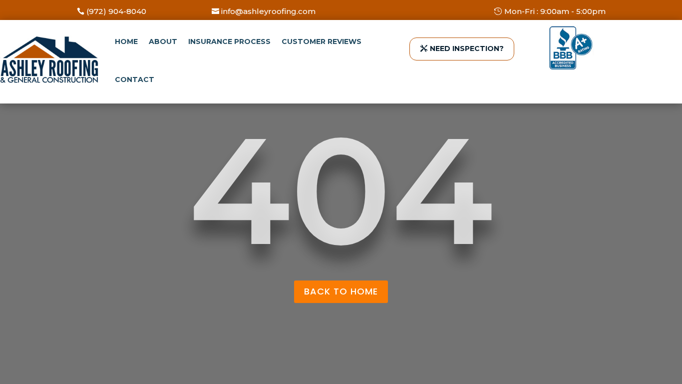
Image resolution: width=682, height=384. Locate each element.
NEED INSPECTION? (467, 48)
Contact (134, 79)
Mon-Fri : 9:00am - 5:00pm (555, 11)
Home (126, 41)
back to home (341, 291)
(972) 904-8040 (116, 11)
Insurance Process (229, 41)
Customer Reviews (321, 41)
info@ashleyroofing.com (268, 11)
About (163, 41)
